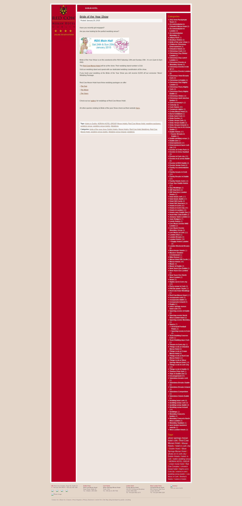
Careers (69, 500)
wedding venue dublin (101, 126)
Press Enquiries (77, 500)
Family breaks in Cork (178, 172)
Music (172, 264)
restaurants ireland (177, 302)
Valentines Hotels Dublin (179, 396)
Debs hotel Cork (176, 116)
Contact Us (55, 500)
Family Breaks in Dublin (179, 177)
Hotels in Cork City (177, 208)
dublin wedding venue (181, 459)
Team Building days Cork (179, 340)
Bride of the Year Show (94, 16)
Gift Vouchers (175, 190)
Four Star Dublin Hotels (179, 183)
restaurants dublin (177, 300)
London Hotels (175, 239)
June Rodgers (175, 219)
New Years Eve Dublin (178, 268)
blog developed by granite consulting (120, 500)
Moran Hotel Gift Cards (179, 259)
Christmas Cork (176, 51)
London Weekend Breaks (180, 246)
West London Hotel (155, 486)
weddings (131, 132)
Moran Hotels (122, 124)
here (138, 108)
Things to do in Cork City (179, 365)
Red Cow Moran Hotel (136, 124)
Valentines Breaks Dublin (180, 383)
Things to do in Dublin (178, 369)
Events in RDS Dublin (178, 163)
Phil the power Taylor (178, 289)
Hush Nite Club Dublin (178, 215)
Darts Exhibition (176, 114)
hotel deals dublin (176, 199)
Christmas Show (176, 96)
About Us (62, 500)
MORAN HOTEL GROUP (107, 124)
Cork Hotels (174, 107)
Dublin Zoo (174, 141)
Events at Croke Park (178, 150)
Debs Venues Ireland (178, 125)
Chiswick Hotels (176, 49)
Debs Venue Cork (176, 121)
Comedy (173, 105)
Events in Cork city (177, 156)
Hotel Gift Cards (176, 201)
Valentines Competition (179, 392)
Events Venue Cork (177, 165)
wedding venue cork (178, 403)
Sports (172, 324)
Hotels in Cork (175, 206)
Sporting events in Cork (180, 331)
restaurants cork (176, 298)
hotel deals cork (176, 197)
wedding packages (153, 124)
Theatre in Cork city (177, 345)
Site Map (105, 500)
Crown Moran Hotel (177, 112)
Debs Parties (175, 118)
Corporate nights (176, 109)
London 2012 (175, 235)
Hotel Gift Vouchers (177, 203)
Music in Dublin (176, 266)
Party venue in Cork (177, 286)
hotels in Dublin (91, 124)
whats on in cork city (177, 454)
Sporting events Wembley (180, 320)
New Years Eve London (179, 271)
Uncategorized (175, 376)
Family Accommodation (179, 168)
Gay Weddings (175, 188)
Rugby (172, 304)
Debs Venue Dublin (177, 123)
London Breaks (176, 237)
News (172, 280)
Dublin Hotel (91, 8)
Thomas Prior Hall (177, 371)
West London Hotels (178, 430)
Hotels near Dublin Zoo (179, 212)
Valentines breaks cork (179, 378)
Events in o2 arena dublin (180, 159)
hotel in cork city (182, 446)
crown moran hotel (176, 464)
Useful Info (98, 500)
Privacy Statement (88, 500)
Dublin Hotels (112, 129)
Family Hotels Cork (177, 181)
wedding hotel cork (177, 401)
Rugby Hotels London (179, 241)
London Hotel (130, 486)
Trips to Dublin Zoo (177, 374)
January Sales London (178, 217)
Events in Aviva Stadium (179, 152)
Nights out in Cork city (178, 282)
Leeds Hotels (175, 221)
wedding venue (86, 126)
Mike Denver (175, 257)
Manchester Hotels (177, 250)
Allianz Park (174, 38)
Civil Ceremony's (176, 103)
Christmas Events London (180, 71)
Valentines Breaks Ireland (180, 387)
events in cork (181, 472)
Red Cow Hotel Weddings (139, 129)
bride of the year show (98, 129)
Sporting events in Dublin (179, 311)
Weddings (115, 126)
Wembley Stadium (177, 423)
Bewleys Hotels (176, 40)
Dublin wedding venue (178, 138)
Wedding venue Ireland (117, 132)
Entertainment (175, 143)
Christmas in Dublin (177, 80)
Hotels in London (176, 210)
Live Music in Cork (177, 233)
